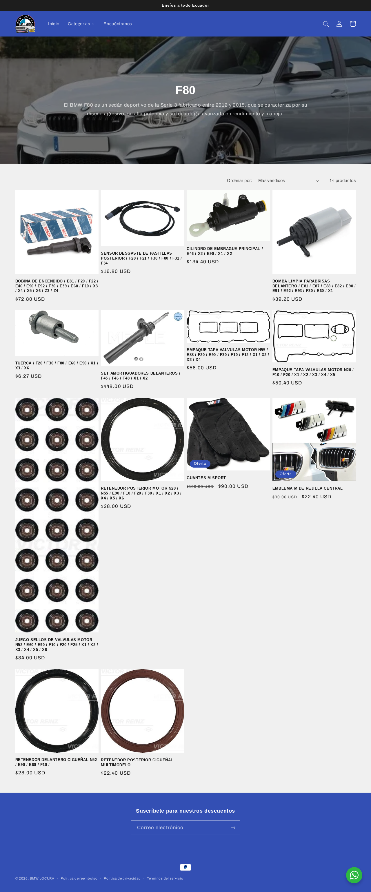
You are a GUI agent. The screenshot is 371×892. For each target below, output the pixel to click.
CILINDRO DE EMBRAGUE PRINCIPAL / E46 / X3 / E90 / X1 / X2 (225, 251)
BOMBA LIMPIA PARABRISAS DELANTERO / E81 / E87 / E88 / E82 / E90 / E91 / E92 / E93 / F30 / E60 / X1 (314, 286)
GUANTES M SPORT (206, 478)
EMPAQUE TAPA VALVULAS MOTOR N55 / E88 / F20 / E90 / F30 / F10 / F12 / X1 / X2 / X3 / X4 (228, 355)
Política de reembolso (79, 878)
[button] (326, 23)
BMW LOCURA (42, 878)
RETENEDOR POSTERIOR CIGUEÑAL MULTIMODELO (137, 762)
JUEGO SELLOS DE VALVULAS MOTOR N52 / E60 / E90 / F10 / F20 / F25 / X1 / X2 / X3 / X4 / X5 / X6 (56, 645)
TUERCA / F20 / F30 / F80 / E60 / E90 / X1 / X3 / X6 (57, 365)
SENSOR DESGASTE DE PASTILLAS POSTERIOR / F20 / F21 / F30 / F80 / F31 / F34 (141, 258)
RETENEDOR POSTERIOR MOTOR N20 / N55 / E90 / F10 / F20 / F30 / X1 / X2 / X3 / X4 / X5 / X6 (141, 493)
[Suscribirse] (233, 827)
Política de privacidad (122, 878)
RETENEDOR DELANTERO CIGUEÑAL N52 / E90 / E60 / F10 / (56, 762)
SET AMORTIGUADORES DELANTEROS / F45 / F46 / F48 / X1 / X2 (141, 375)
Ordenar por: (239, 180)
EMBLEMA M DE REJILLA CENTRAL (307, 488)
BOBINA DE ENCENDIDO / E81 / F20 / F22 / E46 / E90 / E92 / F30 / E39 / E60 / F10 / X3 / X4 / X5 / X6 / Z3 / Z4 (57, 286)
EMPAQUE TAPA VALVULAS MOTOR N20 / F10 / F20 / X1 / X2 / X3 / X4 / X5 (313, 372)
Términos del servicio (165, 878)
